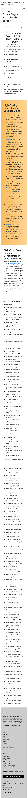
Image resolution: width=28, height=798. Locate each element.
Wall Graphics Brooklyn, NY (13, 396)
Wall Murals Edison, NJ (11, 514)
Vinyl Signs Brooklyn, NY (12, 394)
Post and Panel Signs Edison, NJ (14, 503)
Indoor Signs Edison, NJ (12, 493)
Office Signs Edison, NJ (12, 500)
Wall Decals (9, 204)
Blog (4, 736)
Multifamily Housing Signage (10, 766)
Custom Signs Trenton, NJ (12, 574)
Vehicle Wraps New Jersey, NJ (13, 346)
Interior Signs (6, 756)
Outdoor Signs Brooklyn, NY (13, 369)
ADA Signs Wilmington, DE (12, 612)
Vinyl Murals (9, 224)
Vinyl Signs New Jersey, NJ (13, 348)
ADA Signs (8, 114)
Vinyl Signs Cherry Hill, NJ (12, 556)
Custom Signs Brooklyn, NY (13, 367)
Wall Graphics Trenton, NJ (12, 602)
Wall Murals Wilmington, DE (13, 654)
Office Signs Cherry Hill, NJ (12, 546)
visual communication (15, 263)
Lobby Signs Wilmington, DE (13, 632)
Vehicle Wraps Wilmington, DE (13, 646)
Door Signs (8, 139)
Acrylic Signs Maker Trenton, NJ (14, 564)
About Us (5, 734)
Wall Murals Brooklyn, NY (12, 399)
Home (4, 732)
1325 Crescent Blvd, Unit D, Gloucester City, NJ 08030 (13, 784)
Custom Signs (6, 761)
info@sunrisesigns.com (15, 2)
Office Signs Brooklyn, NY (12, 384)
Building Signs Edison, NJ (12, 478)
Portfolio (5, 738)
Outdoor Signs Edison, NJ (12, 486)
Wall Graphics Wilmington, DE (13, 651)
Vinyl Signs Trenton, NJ (12, 599)
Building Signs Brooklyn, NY (13, 361)
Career (4, 741)
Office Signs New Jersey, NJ (13, 339)
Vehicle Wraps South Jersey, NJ (14, 695)
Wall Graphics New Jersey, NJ (13, 351)
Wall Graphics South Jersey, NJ (14, 700)
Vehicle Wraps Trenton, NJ (12, 597)
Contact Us (5, 11)
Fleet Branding (6, 763)
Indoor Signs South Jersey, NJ (13, 678)
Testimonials (6, 739)
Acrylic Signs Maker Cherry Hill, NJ (14, 516)
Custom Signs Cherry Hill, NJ (13, 527)
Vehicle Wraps (6, 760)
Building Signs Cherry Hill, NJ (13, 521)
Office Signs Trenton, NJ (12, 592)
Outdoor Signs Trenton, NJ (12, 577)
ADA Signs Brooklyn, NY (12, 359)
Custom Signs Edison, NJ (12, 483)
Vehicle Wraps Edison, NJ (12, 506)
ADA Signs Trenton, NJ (11, 566)
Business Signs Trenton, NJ (13, 571)
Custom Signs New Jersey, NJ (13, 319)
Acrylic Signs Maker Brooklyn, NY (14, 356)
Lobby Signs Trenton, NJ (12, 586)
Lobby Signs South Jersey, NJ (13, 681)
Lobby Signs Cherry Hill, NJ (13, 539)
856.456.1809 (6, 789)
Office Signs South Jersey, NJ (13, 688)
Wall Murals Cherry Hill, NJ (12, 561)
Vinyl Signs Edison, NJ (11, 508)
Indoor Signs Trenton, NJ (12, 584)
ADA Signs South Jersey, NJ (13, 661)
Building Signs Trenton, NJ (12, 569)
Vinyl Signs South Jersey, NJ (13, 698)
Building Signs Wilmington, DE (13, 614)
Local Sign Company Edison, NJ (14, 498)
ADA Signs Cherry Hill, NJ (12, 519)
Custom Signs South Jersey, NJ (14, 669)
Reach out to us (8, 288)
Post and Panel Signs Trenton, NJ (14, 594)
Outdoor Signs (6, 758)
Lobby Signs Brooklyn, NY (12, 379)
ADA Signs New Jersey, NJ (12, 311)
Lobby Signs (9, 160)
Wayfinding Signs (10, 187)
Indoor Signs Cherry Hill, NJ (13, 536)
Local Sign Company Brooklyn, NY (14, 382)
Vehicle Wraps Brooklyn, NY (13, 391)
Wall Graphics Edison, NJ (12, 511)
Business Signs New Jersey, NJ (14, 317)
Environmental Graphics (9, 765)
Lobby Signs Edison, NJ (12, 495)
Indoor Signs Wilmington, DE (13, 629)
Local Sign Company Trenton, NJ (14, 589)
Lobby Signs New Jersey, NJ (13, 332)
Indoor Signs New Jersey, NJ (13, 329)
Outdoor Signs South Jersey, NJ (14, 671)
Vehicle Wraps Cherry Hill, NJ (13, 553)
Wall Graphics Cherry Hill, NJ (13, 558)
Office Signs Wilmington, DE (13, 639)
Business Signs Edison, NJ (12, 480)
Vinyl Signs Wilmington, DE (13, 649)
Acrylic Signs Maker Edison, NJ (14, 472)
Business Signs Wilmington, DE (14, 617)
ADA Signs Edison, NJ (11, 475)
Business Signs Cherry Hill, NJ (13, 524)
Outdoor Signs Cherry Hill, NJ (13, 529)
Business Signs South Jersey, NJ (14, 666)
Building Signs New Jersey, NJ (13, 314)
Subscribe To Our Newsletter (13, 776)
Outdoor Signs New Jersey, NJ (13, 322)
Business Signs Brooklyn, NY (13, 364)
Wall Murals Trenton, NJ (12, 605)
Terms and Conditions (8, 747)
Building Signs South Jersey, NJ (14, 663)
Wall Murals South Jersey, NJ (13, 703)
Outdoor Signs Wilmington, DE (13, 622)
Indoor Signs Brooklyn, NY (12, 376)
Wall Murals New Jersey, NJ (13, 354)
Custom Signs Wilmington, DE (13, 620)
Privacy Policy (6, 746)
